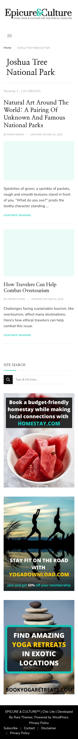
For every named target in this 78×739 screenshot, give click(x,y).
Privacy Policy (39, 723)
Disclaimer (48, 728)
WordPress (60, 717)
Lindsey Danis (16, 299)
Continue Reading (17, 215)
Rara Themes (23, 717)
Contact (29, 728)
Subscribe (11, 728)
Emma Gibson (15, 134)
